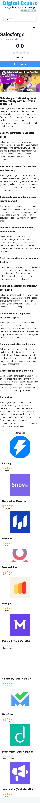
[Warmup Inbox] (20, 555)
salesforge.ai (19, 39)
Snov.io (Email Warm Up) (14, 501)
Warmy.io (7, 603)
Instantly (6, 463)
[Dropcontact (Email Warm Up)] (20, 735)
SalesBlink (7, 714)
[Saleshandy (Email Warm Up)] (20, 662)
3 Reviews (7, 545)
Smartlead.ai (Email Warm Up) (17, 789)
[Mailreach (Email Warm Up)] (20, 624)
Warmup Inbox (9, 567)
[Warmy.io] (20, 588)
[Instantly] (20, 447)
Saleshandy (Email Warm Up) (17, 678)
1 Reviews (7, 470)
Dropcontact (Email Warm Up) (17, 751)
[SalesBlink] (20, 699)
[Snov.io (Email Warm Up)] (20, 484)
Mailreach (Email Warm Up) (16, 641)
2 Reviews (7, 610)
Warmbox (7, 538)
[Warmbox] (20, 522)
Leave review (20, 64)
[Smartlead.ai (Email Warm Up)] (20, 773)
